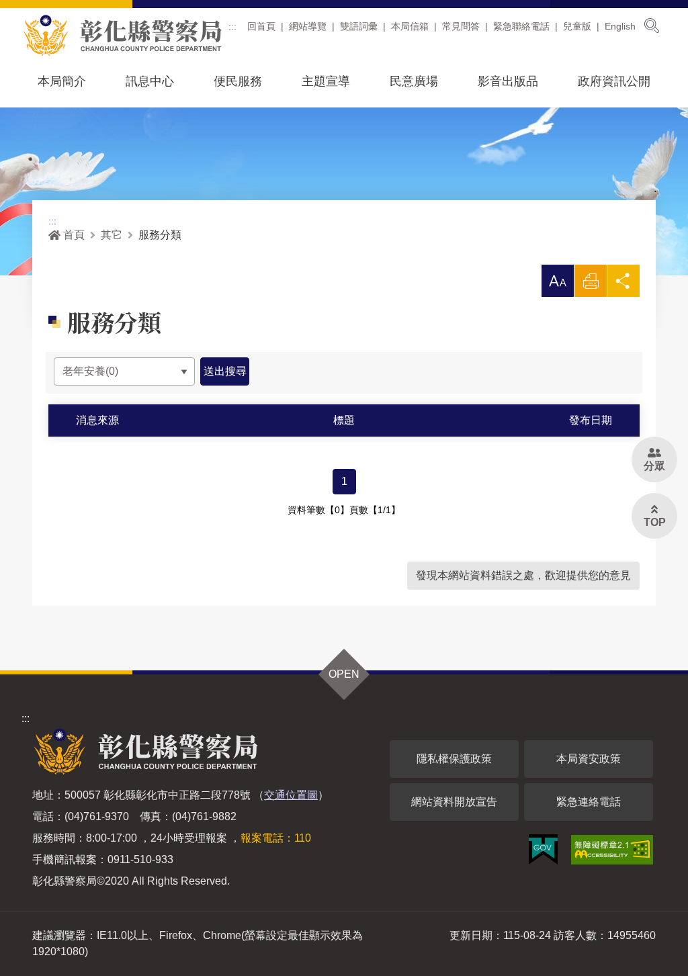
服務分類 (159, 234)
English (620, 26)
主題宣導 (326, 81)
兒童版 (577, 26)
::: (232, 26)
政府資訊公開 (614, 81)
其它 (111, 234)
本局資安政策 (588, 758)
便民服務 (238, 81)
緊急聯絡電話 (521, 26)
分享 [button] (623, 284)
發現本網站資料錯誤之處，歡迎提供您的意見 (523, 575)
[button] (558, 281)
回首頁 (261, 26)
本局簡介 (62, 81)
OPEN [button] (344, 674)
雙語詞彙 (359, 26)
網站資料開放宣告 (454, 801)
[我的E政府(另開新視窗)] (543, 849)
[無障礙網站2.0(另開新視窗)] (612, 849)
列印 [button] (590, 284)
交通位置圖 (291, 795)
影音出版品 (508, 81)
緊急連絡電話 (588, 801)
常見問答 (461, 26)
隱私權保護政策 (454, 758)
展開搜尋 (651, 25)
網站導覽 (308, 26)
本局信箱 (410, 26)
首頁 (74, 234)
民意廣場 (414, 81)
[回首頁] (122, 35)
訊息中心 (150, 81)
